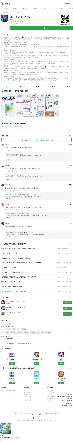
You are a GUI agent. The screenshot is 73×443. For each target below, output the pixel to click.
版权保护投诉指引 (51, 398)
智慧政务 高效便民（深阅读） (9, 253)
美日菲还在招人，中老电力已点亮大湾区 (12, 272)
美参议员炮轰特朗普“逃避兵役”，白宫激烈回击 (14, 291)
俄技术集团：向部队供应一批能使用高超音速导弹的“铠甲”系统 (18, 277)
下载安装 (21, 21)
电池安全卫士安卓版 (36, 359)
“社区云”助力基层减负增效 (8, 267)
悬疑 (14, 329)
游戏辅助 (33, 332)
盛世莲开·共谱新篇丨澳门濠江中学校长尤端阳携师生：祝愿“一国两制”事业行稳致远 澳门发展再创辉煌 (22, 263)
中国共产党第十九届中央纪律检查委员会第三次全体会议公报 (18, 248)
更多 (70, 135)
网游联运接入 (27, 398)
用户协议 (49, 394)
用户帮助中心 (50, 390)
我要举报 (49, 402)
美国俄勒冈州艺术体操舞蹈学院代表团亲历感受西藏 (15, 258)
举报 (0, 441)
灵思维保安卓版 (36, 378)
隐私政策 (7, 341)
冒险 (7, 332)
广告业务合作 (27, 396)
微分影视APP (61, 378)
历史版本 (54, 86)
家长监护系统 (50, 400)
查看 (12, 363)
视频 (67, 86)
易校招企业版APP (12, 359)
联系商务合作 (27, 394)
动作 (38, 332)
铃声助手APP (61, 359)
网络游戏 (13, 332)
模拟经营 (24, 329)
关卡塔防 (48, 332)
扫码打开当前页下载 (65, 24)
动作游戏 (26, 332)
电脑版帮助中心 (51, 392)
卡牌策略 (19, 332)
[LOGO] (5, 3)
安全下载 (45, 28)
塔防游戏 (8, 329)
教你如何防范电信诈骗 (66, 405)
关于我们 (26, 390)
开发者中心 (27, 392)
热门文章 (38, 86)
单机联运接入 (27, 400)
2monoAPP (12, 378)
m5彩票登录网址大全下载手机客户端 (10, 390)
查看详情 (67, 302)
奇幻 (18, 329)
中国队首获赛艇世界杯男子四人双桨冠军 (12, 286)
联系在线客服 (69, 403)
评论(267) (22, 86)
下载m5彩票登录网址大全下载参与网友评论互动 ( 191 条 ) (36, 140)
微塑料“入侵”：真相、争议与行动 (10, 282)
